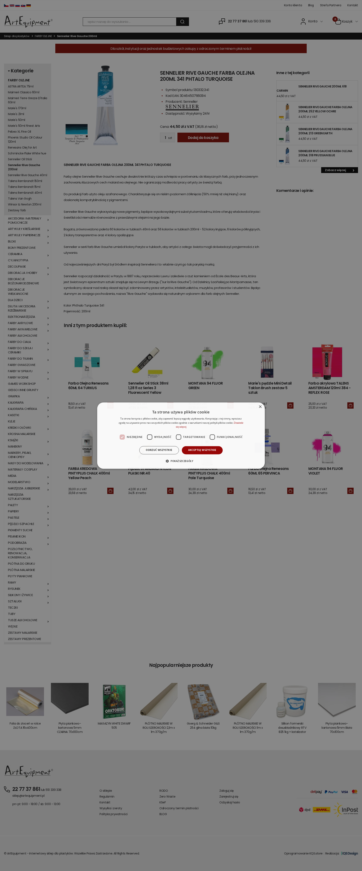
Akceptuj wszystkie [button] (202, 450)
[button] (181, 460)
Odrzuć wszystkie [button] (159, 450)
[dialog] (181, 435)
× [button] (260, 406)
